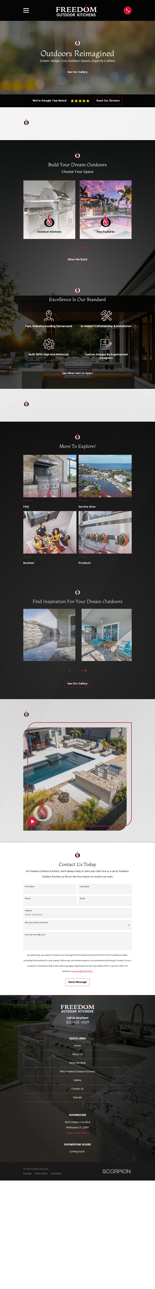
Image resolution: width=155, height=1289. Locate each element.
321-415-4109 (77, 1022)
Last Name (84, 886)
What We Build (77, 259)
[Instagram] (83, 1029)
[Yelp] (72, 1029)
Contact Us (77, 1089)
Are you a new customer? (36, 922)
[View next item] (84, 247)
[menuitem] (27, 1173)
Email (82, 898)
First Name (29, 886)
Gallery (77, 1080)
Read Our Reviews (108, 100)
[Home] (76, 10)
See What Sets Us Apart (77, 373)
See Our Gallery (77, 72)
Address (28, 910)
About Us (77, 1054)
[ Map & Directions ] (77, 1133)
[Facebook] (77, 1029)
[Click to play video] (32, 821)
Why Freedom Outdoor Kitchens (77, 1072)
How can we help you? (35, 934)
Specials (77, 1097)
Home (77, 1046)
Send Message (77, 982)
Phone (28, 898)
